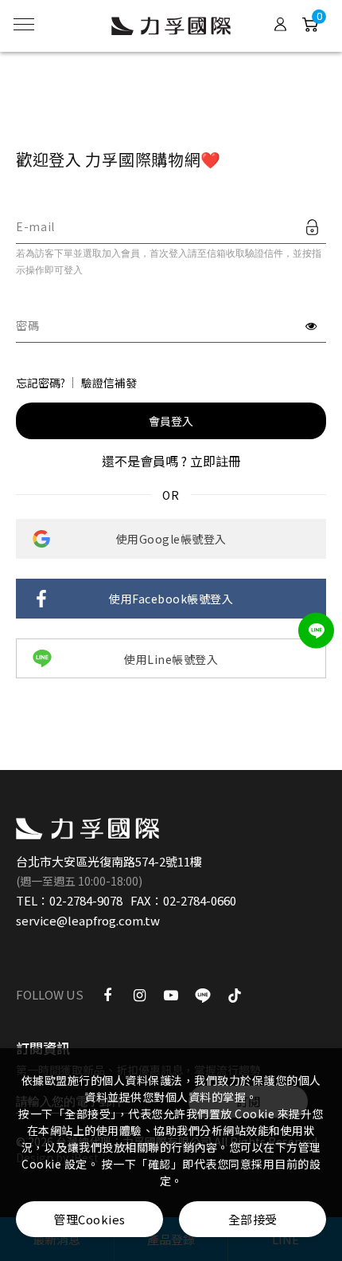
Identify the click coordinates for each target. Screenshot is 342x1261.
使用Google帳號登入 (171, 539)
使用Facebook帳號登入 (171, 599)
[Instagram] (139, 994)
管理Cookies (89, 1219)
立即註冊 (215, 460)
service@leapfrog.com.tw (88, 920)
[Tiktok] (235, 994)
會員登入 (171, 421)
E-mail (35, 226)
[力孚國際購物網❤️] (87, 828)
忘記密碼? (40, 383)
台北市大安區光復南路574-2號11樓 (109, 861)
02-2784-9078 (85, 900)
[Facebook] (107, 994)
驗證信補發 (109, 383)
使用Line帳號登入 (171, 659)
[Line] (203, 994)
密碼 (27, 325)
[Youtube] (171, 994)
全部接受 (253, 1219)
